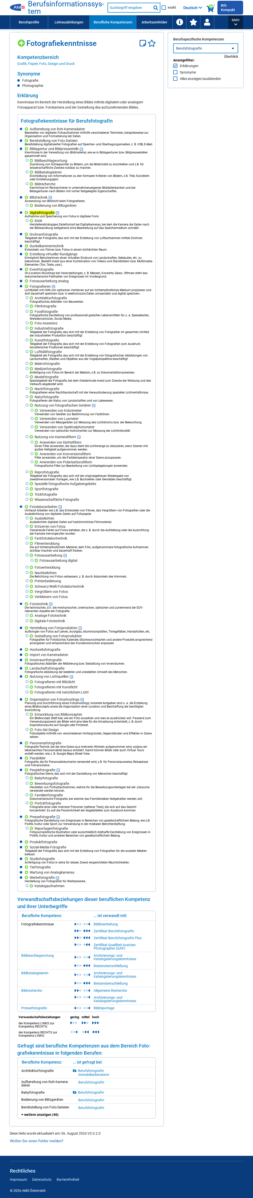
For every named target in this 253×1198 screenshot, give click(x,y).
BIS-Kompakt (228, 7)
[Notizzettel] (144, 43)
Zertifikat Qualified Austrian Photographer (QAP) (115, 946)
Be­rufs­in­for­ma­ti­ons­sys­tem (66, 7)
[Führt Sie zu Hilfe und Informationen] (179, 22)
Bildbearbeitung (106, 924)
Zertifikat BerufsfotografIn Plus (118, 938)
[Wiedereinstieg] (207, 22)
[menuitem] (29, 22)
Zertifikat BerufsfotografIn (114, 931)
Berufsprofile (29, 22)
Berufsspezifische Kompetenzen (198, 39)
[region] (86, 60)
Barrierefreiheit (68, 1179)
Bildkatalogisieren (34, 973)
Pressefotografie (34, 1008)
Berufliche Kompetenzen (113, 22)
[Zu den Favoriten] (193, 22)
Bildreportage (104, 1008)
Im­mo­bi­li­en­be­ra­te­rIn (93, 1074)
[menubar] (119, 22)
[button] (235, 22)
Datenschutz (42, 1179)
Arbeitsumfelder (154, 22)
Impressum (18, 1179)
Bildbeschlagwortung (37, 955)
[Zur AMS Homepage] (19, 7)
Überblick (231, 56)
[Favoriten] (152, 43)
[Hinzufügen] (21, 41)
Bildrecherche (31, 990)
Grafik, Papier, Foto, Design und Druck (46, 64)
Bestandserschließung (111, 966)
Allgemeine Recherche (110, 990)
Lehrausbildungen (69, 22)
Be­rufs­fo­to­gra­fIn (91, 1070)
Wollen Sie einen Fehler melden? (36, 1141)
